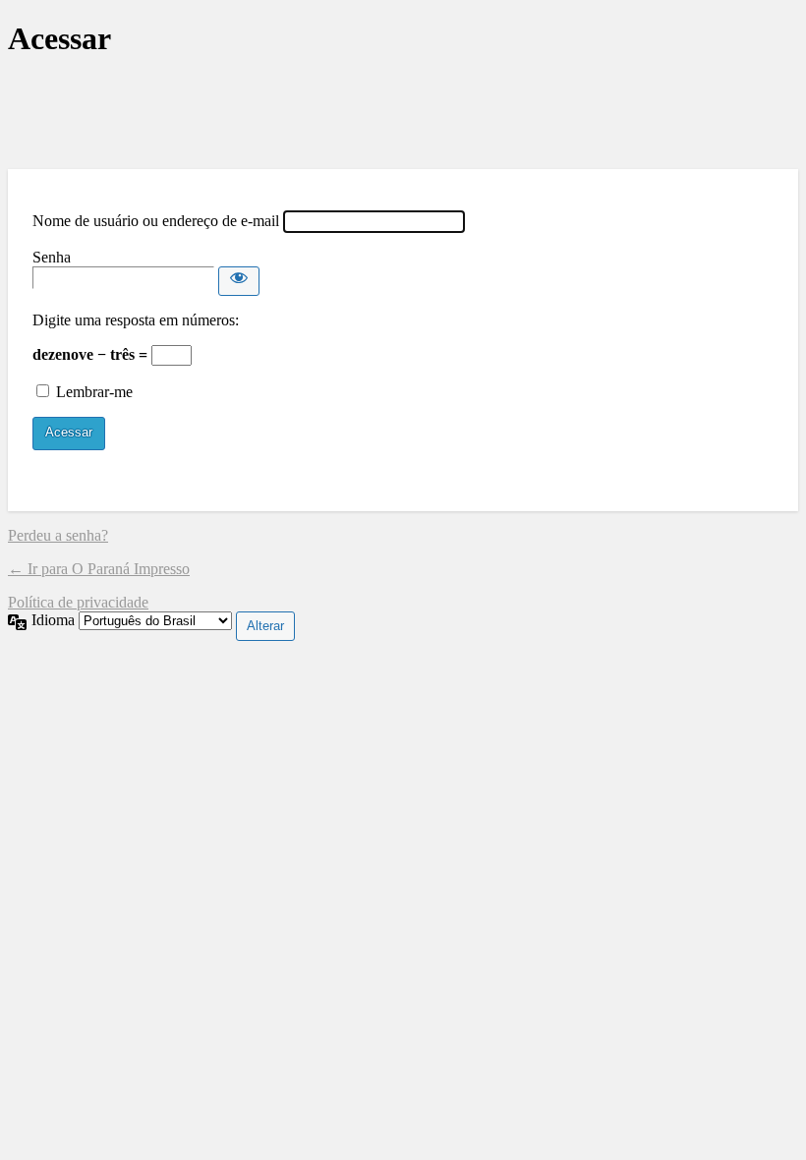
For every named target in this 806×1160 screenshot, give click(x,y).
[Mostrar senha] (238, 281)
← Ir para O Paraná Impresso (99, 568)
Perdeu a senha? (58, 535)
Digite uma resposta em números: (135, 320)
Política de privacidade (78, 602)
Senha (51, 257)
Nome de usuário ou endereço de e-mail (155, 220)
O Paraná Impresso (403, 113)
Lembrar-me (94, 391)
